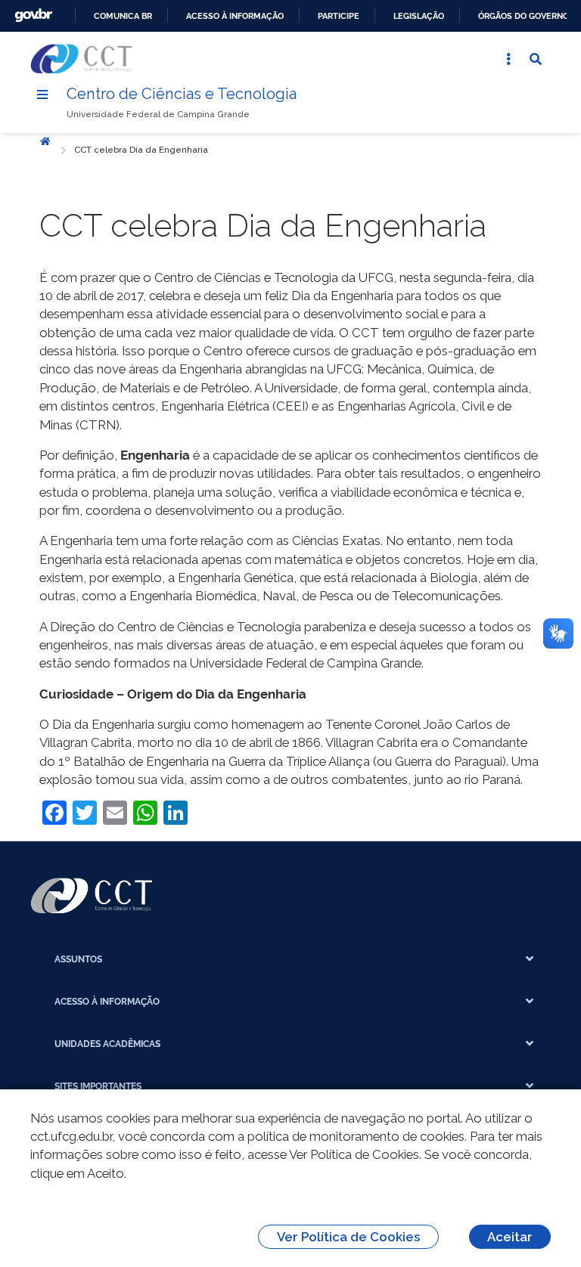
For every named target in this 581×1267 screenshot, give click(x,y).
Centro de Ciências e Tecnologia (182, 94)
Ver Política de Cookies (348, 1236)
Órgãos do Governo (523, 16)
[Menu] (42, 94)
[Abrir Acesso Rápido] (508, 59)
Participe (338, 16)
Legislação (418, 16)
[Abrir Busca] (535, 59)
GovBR (33, 15)
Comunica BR (123, 16)
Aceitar (510, 1236)
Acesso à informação (235, 16)
